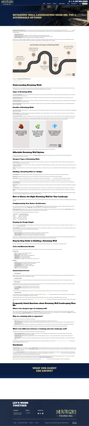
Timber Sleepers (16, 180)
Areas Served (62, 3)
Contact (85, 3)
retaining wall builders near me (18, 79)
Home (44, 3)
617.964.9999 (81, 1)
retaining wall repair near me (18, 82)
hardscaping (69, 30)
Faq (80, 3)
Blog (68, 3)
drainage (51, 178)
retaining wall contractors (17, 81)
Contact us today (44, 358)
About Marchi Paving (22, 422)
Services (54, 3)
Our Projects (74, 3)
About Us (49, 3)
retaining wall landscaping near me (40, 299)
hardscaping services (57, 353)
